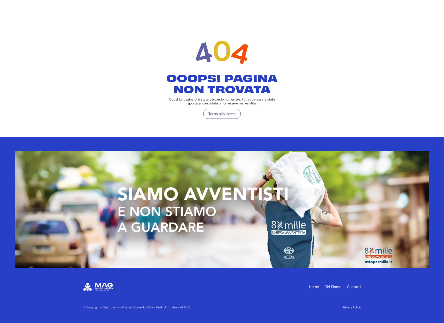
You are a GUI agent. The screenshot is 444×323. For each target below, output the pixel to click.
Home (314, 286)
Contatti (354, 286)
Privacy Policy (351, 307)
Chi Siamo (332, 286)
